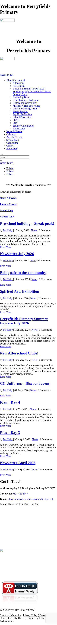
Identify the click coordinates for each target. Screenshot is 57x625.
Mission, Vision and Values (26, 105)
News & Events (14, 131)
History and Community (25, 103)
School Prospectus (22, 117)
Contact (10, 145)
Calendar (10, 134)
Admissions (18, 83)
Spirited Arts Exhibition (19, 291)
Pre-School (11, 148)
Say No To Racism (22, 114)
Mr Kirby (8, 230)
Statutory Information (23, 125)
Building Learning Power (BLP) (29, 88)
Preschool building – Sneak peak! (27, 223)
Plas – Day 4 (10, 402)
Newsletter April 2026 (17, 463)
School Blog (12, 140)
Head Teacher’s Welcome (25, 100)
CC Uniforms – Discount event (24, 383)
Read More (5, 247)
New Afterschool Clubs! (19, 353)
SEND (16, 120)
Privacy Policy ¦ (31, 615)
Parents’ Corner (14, 137)
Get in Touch (6, 74)
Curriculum (12, 142)
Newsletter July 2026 (17, 254)
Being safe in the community (23, 273)
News (34, 230)
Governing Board (21, 97)
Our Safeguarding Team (25, 108)
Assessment (18, 85)
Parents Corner (8, 204)
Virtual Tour (19, 128)
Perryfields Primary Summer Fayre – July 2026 (24, 321)
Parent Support (20, 111)
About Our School (15, 80)
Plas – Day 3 (10, 432)
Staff (15, 122)
